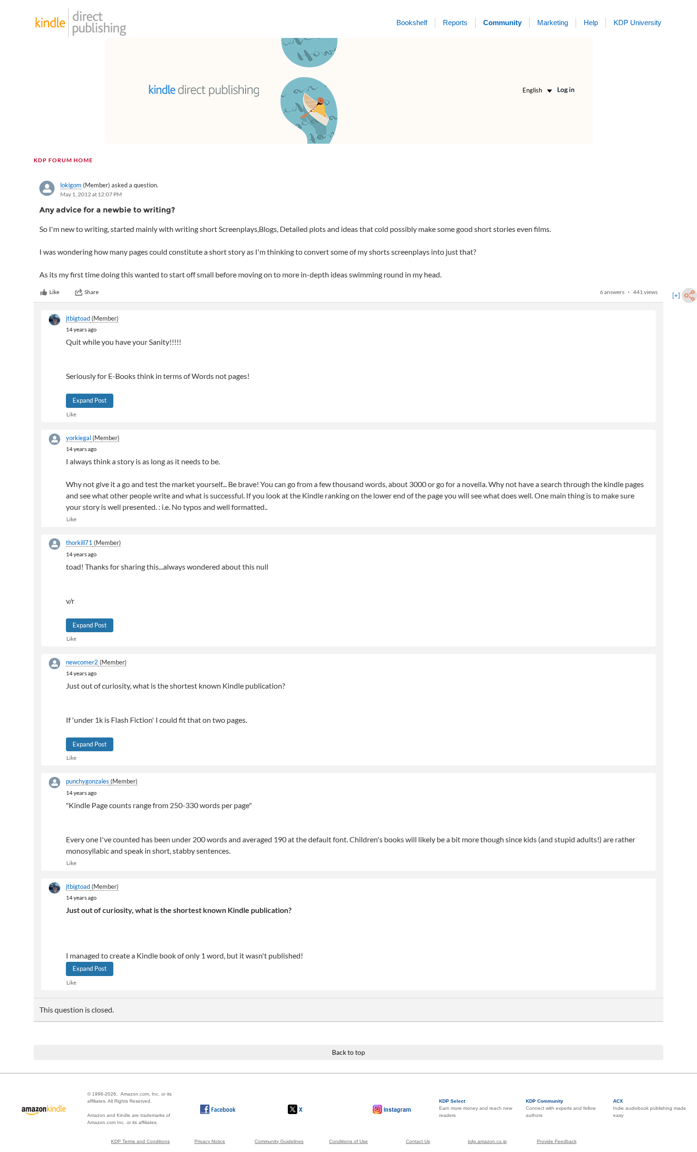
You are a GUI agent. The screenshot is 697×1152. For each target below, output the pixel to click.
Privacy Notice (209, 1141)
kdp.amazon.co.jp (487, 1141)
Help (591, 22)
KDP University (637, 22)
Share (91, 291)
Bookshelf (411, 22)
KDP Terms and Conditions (140, 1141)
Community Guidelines (279, 1141)
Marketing (552, 22)
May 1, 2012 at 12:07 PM (91, 194)
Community (502, 22)
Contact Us (418, 1141)
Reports (455, 22)
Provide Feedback (557, 1141)
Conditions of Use (348, 1141)
